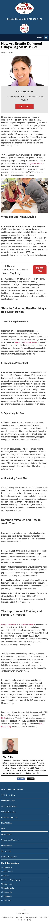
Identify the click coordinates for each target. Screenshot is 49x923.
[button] (46, 37)
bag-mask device (35, 163)
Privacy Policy (6, 845)
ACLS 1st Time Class (8, 806)
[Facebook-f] (19, 920)
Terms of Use (6, 851)
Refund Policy (6, 834)
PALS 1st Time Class (8, 812)
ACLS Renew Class (8, 795)
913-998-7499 (35, 19)
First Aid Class (6, 823)
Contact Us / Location (9, 857)
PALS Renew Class (8, 800)
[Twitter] (21, 920)
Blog (3, 829)
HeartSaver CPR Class (9, 817)
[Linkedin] (27, 920)
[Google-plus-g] (24, 920)
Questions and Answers (10, 840)
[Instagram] (30, 920)
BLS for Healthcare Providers (12, 789)
